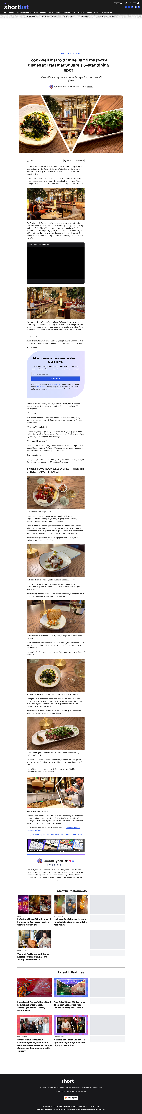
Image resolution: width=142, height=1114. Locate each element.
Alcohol (81, 13)
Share (31, 160)
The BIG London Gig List (48, 16)
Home (62, 54)
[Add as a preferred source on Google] (71, 1098)
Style (58, 13)
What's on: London (23, 13)
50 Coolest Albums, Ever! (105, 16)
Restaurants (74, 54)
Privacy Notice (41, 386)
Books (96, 13)
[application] (56, 263)
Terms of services (55, 384)
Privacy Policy (86, 1087)
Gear (51, 13)
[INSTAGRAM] (70, 861)
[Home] (5, 12)
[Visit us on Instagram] (126, 7)
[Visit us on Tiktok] (129, 7)
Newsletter (107, 13)
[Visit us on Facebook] (135, 7)
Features (90, 87)
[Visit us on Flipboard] (132, 7)
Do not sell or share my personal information (71, 1091)
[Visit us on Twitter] (139, 7)
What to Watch (69, 16)
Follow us (69, 160)
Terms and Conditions (73, 1087)
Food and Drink (69, 13)
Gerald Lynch (61, 87)
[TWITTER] (67, 861)
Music (89, 13)
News (11, 13)
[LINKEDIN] (73, 861)
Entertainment (40, 13)
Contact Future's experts (56, 1087)
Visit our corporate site (92, 1106)
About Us (43, 1087)
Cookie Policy (97, 1087)
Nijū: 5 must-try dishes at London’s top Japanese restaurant (55, 835)
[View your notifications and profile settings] (126, 3)
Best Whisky (85, 16)
